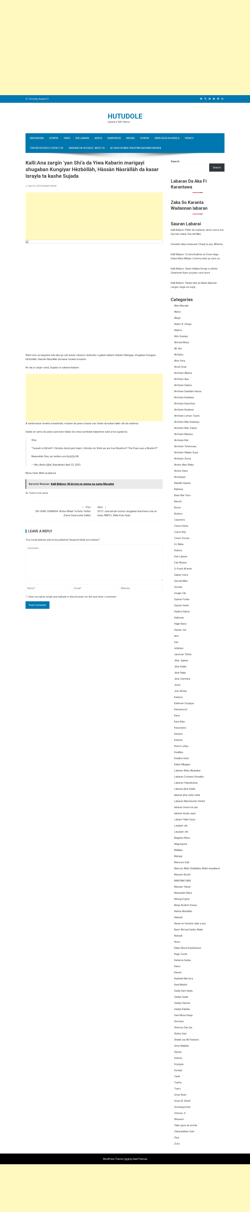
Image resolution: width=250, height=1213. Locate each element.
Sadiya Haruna (182, 1003)
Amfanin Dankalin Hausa (187, 391)
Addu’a (98, 138)
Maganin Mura (182, 837)
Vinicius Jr (180, 1113)
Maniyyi (178, 856)
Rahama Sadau (182, 960)
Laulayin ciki (180, 825)
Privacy (189, 138)
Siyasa (177, 1051)
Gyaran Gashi (181, 605)
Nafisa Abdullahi (183, 911)
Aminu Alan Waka (184, 464)
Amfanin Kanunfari (184, 403)
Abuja (177, 317)
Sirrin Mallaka (181, 1045)
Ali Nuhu (178, 354)
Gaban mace (181, 574)
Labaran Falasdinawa (186, 782)
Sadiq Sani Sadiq (183, 990)
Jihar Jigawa (181, 660)
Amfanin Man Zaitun (185, 428)
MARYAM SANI (182, 880)
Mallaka (178, 850)
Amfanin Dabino (183, 385)
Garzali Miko (181, 580)
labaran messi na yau (186, 807)
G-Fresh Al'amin (183, 568)
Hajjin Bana (180, 623)
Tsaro (177, 1088)
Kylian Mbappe (182, 764)
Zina (176, 1137)
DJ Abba (179, 544)
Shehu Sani (180, 1033)
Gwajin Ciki (180, 593)
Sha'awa (179, 1021)
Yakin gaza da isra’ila (167, 138)
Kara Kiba (179, 721)
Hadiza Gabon (182, 611)
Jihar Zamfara (182, 678)
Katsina (178, 733)
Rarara (177, 972)
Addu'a (178, 330)
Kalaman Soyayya (184, 703)
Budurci (178, 513)
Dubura (178, 550)
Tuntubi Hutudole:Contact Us (46, 148)
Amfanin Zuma (182, 458)
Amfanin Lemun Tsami (186, 415)
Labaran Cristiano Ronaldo (189, 776)
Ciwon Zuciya (181, 538)
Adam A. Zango (183, 324)
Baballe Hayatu (182, 483)
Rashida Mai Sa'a (183, 978)
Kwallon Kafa (181, 758)
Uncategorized (182, 1107)
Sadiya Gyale (181, 996)
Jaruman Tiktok (182, 654)
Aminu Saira (181, 470)
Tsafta (177, 1082)
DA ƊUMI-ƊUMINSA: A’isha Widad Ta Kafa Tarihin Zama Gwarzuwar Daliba (63, 511)
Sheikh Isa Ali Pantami (186, 1039)
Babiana (178, 489)
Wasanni (179, 1119)
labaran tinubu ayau (185, 813)
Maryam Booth (182, 874)
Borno (177, 507)
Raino (177, 966)
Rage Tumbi (180, 954)
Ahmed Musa (181, 342)
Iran (176, 642)
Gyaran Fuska (181, 599)
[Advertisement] (102, 24)
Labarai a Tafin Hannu (119, 121)
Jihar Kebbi (180, 666)
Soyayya (53, 138)
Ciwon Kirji (180, 532)
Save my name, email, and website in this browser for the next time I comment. (72, 596)
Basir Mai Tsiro (182, 495)
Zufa (177, 1143)
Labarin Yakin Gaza (184, 819)
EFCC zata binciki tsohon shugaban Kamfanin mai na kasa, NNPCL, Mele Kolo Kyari (127, 511)
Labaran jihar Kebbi (184, 788)
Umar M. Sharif (182, 1100)
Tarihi (67, 138)
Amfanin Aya (181, 379)
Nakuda (178, 917)
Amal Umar (180, 366)
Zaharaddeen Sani (184, 1131)
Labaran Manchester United (189, 801)
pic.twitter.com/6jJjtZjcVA (64, 456)
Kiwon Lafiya (181, 746)
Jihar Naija (180, 672)
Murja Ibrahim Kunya (185, 905)
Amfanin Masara (183, 434)
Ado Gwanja (181, 336)
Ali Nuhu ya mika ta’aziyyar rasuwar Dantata (135, 148)
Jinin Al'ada (180, 691)
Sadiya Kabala (182, 1009)
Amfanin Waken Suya (186, 452)
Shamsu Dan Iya (183, 1027)
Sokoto (178, 1058)
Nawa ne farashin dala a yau (190, 923)
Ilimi (176, 636)
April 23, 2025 (72, 464)
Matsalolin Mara (183, 892)
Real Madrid (180, 984)
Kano (177, 715)
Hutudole (125, 116)
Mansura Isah (181, 862)
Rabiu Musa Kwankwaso (187, 947)
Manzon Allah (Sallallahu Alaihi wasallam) (197, 868)
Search (175, 161)
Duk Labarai (82, 138)
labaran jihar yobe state (187, 795)
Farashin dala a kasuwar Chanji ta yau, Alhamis (197, 244)
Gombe (178, 587)
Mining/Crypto (182, 899)
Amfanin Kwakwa (184, 409)
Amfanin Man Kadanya (186, 421)
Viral (126, 1159)
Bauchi (178, 501)
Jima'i (177, 684)
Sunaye (178, 1070)
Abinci (177, 311)
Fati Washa (180, 562)
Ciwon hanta (181, 525)
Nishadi (130, 138)
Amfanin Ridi (181, 440)
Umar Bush (180, 1094)
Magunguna (37, 138)
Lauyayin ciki (181, 831)
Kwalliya (178, 752)
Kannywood (114, 138)
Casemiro (179, 519)
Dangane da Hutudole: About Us (87, 148)
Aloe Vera (179, 360)
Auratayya (179, 476)
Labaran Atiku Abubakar (187, 770)
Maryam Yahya (182, 886)
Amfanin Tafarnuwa (185, 446)
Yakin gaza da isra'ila (185, 1125)
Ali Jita (178, 348)
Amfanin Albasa (183, 372)
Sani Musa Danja (183, 1015)
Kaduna (178, 697)
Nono (177, 941)
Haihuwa (179, 617)
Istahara (178, 648)
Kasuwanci (180, 727)
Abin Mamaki (181, 305)
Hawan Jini (180, 629)
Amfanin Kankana (184, 397)
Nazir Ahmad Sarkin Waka (188, 929)
